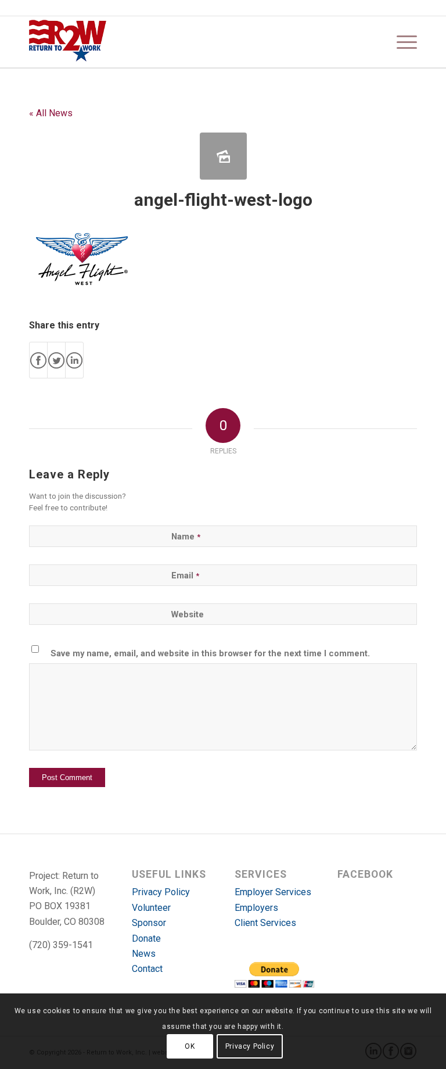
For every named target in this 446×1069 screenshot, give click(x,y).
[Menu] (401, 41)
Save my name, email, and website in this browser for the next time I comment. (210, 653)
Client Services (265, 922)
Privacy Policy (161, 892)
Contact (147, 968)
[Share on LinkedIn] (74, 360)
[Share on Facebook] (38, 360)
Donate (146, 938)
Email (185, 575)
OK (190, 1046)
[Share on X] (56, 360)
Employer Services (273, 892)
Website (187, 614)
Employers (256, 907)
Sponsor (149, 922)
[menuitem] (401, 41)
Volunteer (151, 907)
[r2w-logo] (67, 41)
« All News (51, 113)
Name (185, 536)
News (144, 953)
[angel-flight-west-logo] (223, 156)
